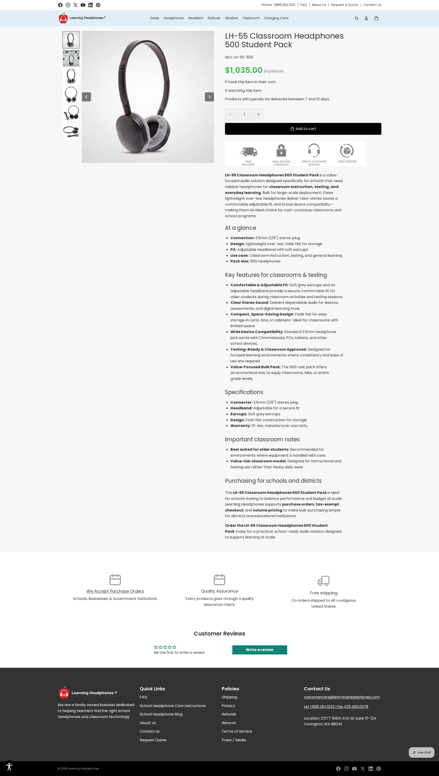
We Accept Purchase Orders (115, 591)
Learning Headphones (83, 769)
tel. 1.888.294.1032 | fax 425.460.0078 (336, 706)
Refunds (229, 714)
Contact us (150, 731)
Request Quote (153, 740)
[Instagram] (346, 768)
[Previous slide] (86, 96)
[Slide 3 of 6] (71, 76)
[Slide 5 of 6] (71, 113)
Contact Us (372, 5)
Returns (229, 723)
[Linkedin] (370, 768)
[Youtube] (354, 768)
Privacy (228, 705)
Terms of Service (237, 731)
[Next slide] (209, 96)
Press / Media (234, 740)
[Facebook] (338, 768)
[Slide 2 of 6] (71, 58)
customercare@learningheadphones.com (342, 697)
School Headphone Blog (161, 714)
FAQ (303, 5)
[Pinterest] (378, 768)
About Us (319, 5)
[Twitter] (362, 768)
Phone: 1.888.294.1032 (278, 5)
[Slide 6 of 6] (71, 131)
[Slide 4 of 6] (71, 95)
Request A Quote (344, 5)
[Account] (366, 18)
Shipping (229, 697)
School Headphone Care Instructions (173, 705)
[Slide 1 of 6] (71, 40)
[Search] (357, 18)
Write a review (259, 649)
